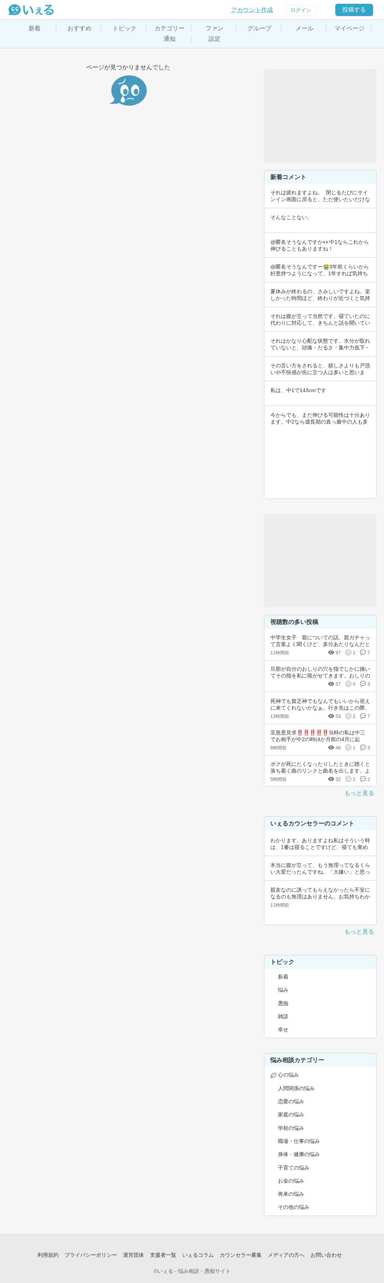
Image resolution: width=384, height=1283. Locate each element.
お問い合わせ (326, 1255)
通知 (170, 39)
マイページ (349, 28)
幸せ (283, 1029)
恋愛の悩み (291, 1101)
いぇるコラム (198, 1255)
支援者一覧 (163, 1255)
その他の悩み (293, 1207)
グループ (260, 28)
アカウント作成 (252, 10)
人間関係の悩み (296, 1088)
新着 (34, 28)
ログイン (300, 10)
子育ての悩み (293, 1168)
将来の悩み (291, 1194)
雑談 (283, 1016)
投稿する (354, 9)
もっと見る (359, 793)
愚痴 (283, 1003)
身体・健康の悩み (299, 1154)
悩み (283, 990)
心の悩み (288, 1075)
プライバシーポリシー (90, 1255)
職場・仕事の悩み (299, 1141)
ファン (215, 28)
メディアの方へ (286, 1255)
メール (305, 28)
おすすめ (80, 28)
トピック (124, 28)
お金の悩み (291, 1181)
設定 (214, 39)
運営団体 (133, 1255)
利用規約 (48, 1255)
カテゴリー (169, 28)
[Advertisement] (320, 116)
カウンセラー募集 (241, 1255)
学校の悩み (291, 1128)
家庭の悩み (291, 1114)
